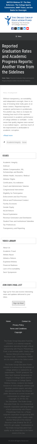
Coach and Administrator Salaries (16, 186)
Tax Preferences (9, 225)
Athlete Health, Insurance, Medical (16, 176)
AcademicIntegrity (14, 142)
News (8, 78)
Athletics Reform (9, 258)
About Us (6, 248)
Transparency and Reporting (14, 228)
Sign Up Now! (18, 303)
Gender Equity (8, 207)
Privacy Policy (18, 325)
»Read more (8, 135)
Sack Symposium (10, 272)
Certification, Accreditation (13, 183)
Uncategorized (12, 93)
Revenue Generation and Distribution (17, 218)
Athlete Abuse (8, 255)
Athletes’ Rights (9, 179)
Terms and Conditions (18, 329)
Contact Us (26, 321)
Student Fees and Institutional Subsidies (18, 221)
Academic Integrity (10, 162)
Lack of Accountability (11, 269)
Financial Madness (10, 265)
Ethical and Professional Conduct (16, 200)
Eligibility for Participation (13, 193)
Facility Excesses (10, 204)
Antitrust (6, 166)
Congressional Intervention (13, 190)
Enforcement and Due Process (15, 197)
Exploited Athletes (10, 262)
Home (3, 78)
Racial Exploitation (10, 214)
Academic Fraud (9, 251)
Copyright (18, 332)
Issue (24, 142)
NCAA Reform (8, 211)
